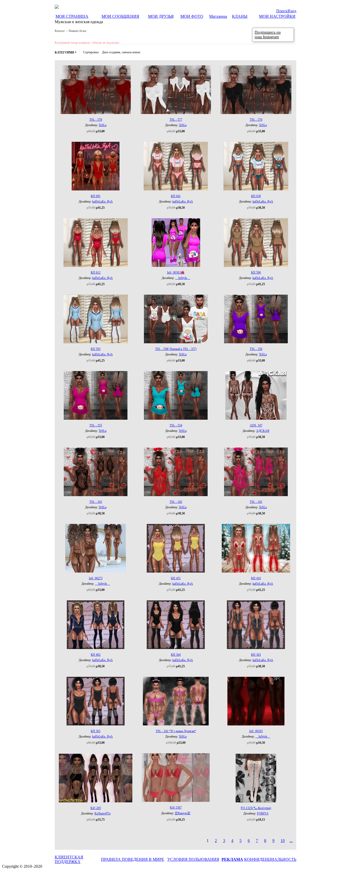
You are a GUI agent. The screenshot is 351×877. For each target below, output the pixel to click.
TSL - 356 (256, 349)
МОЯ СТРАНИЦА (72, 16)
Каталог (60, 31)
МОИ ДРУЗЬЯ (161, 16)
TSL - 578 (95, 119)
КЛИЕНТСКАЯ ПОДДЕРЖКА (69, 859)
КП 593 (95, 349)
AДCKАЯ (262, 431)
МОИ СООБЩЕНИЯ (120, 16)
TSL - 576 (256, 119)
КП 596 (256, 272)
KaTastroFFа (102, 813)
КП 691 (95, 196)
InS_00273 (96, 578)
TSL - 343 (95, 502)
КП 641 (176, 196)
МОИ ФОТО (191, 16)
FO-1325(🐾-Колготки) (256, 808)
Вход (292, 11)
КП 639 (256, 196)
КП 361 (95, 731)
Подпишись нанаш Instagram (268, 34)
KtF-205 (95, 808)
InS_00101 (256, 731)
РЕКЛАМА (232, 859)
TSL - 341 (256, 502)
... (291, 840)
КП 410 (256, 578)
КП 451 (176, 578)
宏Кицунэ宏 (182, 813)
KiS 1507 (176, 807)
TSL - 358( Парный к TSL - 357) (176, 349)
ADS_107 (256, 425)
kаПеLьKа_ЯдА (102, 201)
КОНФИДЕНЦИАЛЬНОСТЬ (270, 859)
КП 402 (95, 654)
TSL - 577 (176, 119)
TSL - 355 (95, 425)
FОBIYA (263, 813)
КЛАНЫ (239, 16)
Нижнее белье (77, 31)
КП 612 (95, 272)
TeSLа (102, 125)
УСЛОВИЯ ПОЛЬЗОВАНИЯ (193, 859)
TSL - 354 (176, 425)
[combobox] (121, 52)
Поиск (282, 11)
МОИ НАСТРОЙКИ (277, 16)
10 (283, 840)
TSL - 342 (176, 502)
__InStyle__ (182, 278)
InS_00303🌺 (175, 272)
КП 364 (176, 654)
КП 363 (256, 654)
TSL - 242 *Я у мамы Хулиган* (176, 731)
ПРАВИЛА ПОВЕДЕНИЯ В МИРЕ (132, 859)
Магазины (218, 16)
